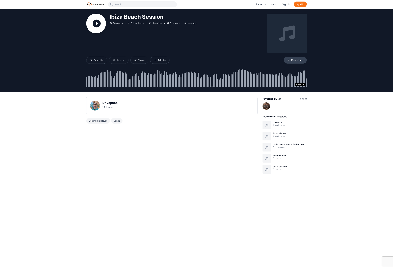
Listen (259, 4)
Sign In (286, 4)
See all (303, 98)
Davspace (110, 103)
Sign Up (300, 4)
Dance (117, 120)
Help (273, 4)
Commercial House (98, 120)
